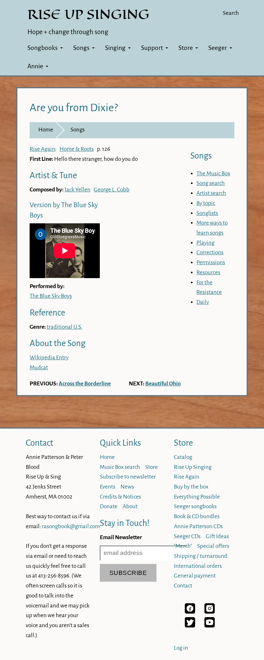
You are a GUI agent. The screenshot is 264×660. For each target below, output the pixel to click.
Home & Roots (77, 149)
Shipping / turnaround (200, 556)
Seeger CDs (187, 536)
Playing (205, 243)
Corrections (209, 252)
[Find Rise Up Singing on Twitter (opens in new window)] (190, 626)
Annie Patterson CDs (198, 526)
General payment (195, 576)
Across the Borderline (85, 384)
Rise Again (42, 149)
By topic (205, 203)
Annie (35, 66)
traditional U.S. (64, 327)
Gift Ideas (217, 536)
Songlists (207, 213)
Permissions (210, 262)
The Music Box (213, 173)
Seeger (217, 47)
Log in (181, 648)
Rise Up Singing (193, 467)
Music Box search (120, 467)
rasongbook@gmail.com (71, 526)
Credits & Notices (120, 497)
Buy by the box (191, 487)
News (127, 487)
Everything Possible (197, 497)
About (130, 506)
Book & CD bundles (197, 516)
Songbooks (42, 47)
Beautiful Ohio (163, 384)
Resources (208, 272)
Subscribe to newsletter (128, 477)
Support (152, 47)
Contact (39, 443)
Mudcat (39, 367)
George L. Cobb (111, 190)
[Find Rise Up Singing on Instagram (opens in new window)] (209, 612)
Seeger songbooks (195, 506)
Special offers (213, 546)
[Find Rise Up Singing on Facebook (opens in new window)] (190, 612)
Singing (115, 47)
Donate (109, 506)
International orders (198, 566)
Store (185, 47)
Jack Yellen (77, 190)
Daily (202, 302)
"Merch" (183, 546)
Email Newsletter (121, 537)
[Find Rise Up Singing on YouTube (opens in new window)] (209, 626)
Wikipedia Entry (49, 357)
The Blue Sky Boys (51, 296)
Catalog (183, 457)
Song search (210, 183)
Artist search (211, 193)
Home (45, 130)
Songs (81, 47)
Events (107, 487)
